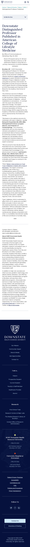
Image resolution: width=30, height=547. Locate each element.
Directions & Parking (15, 526)
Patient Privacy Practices (15, 477)
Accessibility (15, 480)
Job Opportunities (15, 356)
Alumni (15, 393)
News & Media (15, 352)
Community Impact (15, 349)
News (20, 7)
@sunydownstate (14, 305)
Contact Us (15, 359)
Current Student (15, 383)
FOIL (15, 485)
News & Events (12, 7)
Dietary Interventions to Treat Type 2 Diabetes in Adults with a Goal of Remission (14, 165)
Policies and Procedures (15, 488)
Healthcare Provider (15, 390)
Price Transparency (15, 491)
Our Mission (15, 345)
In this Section (8, 17)
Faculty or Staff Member (15, 386)
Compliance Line (15, 482)
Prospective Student (15, 379)
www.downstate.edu (8, 303)
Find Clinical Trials (15, 409)
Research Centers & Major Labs (15, 413)
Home (4, 7)
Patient (15, 376)
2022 (24, 7)
